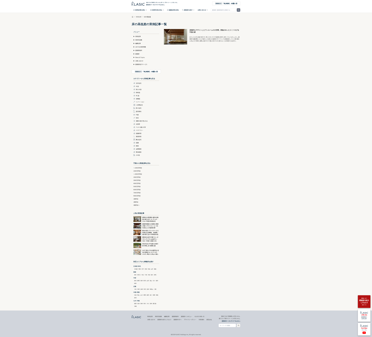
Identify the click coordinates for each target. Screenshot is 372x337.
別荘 (137, 118)
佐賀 (138, 303)
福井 (157, 280)
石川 (154, 280)
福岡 (135, 303)
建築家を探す (188, 10)
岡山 (138, 295)
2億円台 (135, 202)
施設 (137, 146)
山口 (141, 295)
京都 (138, 289)
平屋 (137, 115)
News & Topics (139, 57)
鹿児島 (154, 303)
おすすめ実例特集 (139, 47)
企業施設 (138, 149)
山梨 (148, 280)
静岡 (138, 280)
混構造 (138, 99)
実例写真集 (137, 40)
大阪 (135, 289)
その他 (138, 155)
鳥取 (144, 295)
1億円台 (135, 199)
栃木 (152, 275)
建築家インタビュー (186, 316)
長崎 (141, 303)
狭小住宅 (138, 108)
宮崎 (151, 303)
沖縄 (135, 306)
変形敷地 (138, 111)
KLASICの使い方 (199, 316)
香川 (151, 295)
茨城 (149, 275)
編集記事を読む (174, 10)
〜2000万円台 (137, 174)
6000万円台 (137, 190)
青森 (139, 269)
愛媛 (154, 295)
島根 (148, 295)
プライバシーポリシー (190, 319)
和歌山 (151, 289)
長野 (141, 280)
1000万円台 (137, 171)
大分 (148, 303)
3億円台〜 (136, 205)
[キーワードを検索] (238, 10)
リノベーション (140, 102)
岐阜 (135, 283)
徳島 (157, 295)
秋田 (149, 269)
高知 (135, 297)
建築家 (136, 54)
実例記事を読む (140, 10)
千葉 (146, 275)
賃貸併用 (138, 136)
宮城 (146, 269)
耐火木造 (138, 89)
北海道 (136, 269)
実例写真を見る (157, 10)
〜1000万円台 (137, 168)
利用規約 (201, 319)
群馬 (155, 275)
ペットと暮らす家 (141, 127)
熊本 (144, 303)
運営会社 (209, 319)
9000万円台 (137, 196)
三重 (155, 289)
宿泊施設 (138, 152)
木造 (137, 86)
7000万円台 (137, 193)
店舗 (137, 143)
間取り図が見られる (142, 121)
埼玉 (143, 275)
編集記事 (137, 43)
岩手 (143, 269)
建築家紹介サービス (140, 64)
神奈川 (139, 275)
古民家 (138, 124)
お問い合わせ (202, 10)
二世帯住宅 (139, 105)
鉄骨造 (138, 92)
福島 (155, 269)
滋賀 (148, 289)
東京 (135, 275)
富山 (151, 280)
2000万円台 (137, 177)
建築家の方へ (178, 319)
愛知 (135, 280)
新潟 (144, 280)
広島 (135, 295)
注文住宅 (138, 83)
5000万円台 (137, 186)
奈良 (144, 289)
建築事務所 (137, 50)
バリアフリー (139, 130)
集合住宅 (138, 140)
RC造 (137, 96)
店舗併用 (138, 133)
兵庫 (141, 289)
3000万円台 (137, 180)
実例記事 (138, 17)
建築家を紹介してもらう (164, 319)
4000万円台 (137, 183)
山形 (152, 269)
